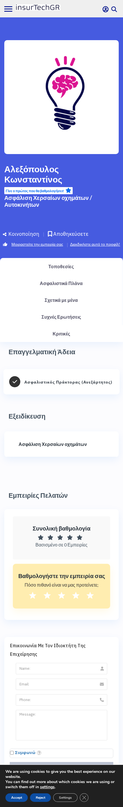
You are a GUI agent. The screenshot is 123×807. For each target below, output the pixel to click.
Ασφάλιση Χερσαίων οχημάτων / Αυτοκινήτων (48, 201)
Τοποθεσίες (61, 266)
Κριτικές (61, 333)
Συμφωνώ (25, 752)
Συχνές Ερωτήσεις (61, 316)
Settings (65, 797)
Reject (40, 797)
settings (47, 787)
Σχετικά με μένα (61, 300)
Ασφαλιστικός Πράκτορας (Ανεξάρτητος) (68, 382)
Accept (16, 797)
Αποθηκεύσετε (70, 234)
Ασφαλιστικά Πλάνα (61, 283)
